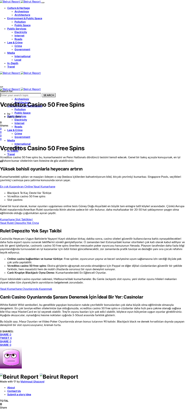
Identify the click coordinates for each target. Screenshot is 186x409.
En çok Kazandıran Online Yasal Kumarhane (27, 186)
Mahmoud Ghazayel (32, 381)
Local (18, 59)
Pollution (20, 21)
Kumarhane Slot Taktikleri (16, 219)
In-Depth (12, 63)
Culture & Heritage (18, 7)
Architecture (22, 14)
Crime (18, 45)
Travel (11, 66)
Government (22, 49)
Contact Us (14, 390)
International (23, 56)
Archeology (22, 11)
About (11, 387)
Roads (18, 39)
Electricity (21, 32)
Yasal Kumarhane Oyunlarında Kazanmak (26, 288)
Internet (19, 35)
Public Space (23, 25)
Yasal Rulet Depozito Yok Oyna (19, 222)
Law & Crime (15, 42)
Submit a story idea (19, 394)
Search (48, 95)
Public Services (16, 28)
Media (11, 52)
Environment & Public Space (24, 18)
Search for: (6, 91)
